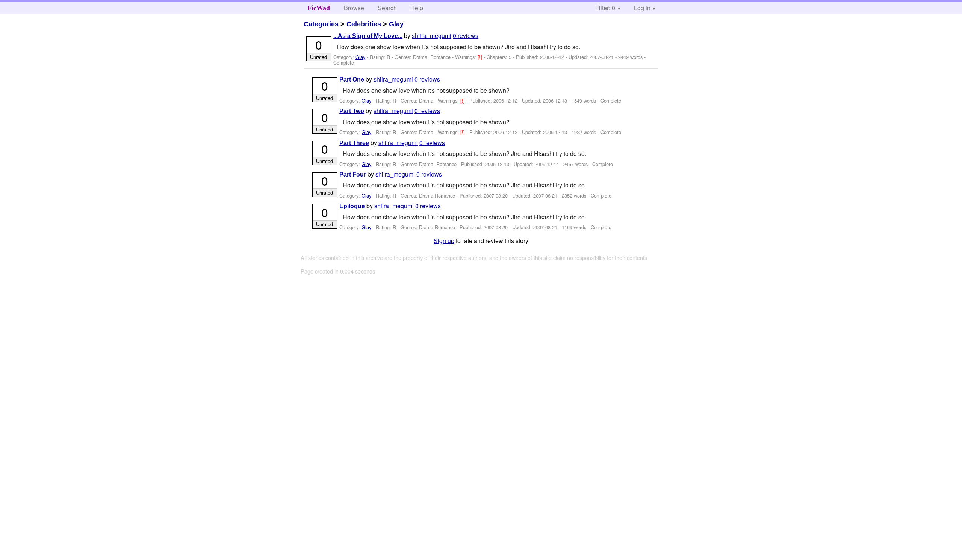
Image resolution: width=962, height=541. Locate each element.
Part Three (354, 143)
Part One (351, 79)
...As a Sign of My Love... (367, 36)
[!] (481, 56)
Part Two (351, 111)
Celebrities (363, 24)
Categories (321, 24)
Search (387, 7)
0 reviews (465, 35)
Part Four (352, 174)
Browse (354, 7)
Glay (396, 24)
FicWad (318, 8)
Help (416, 7)
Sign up (444, 240)
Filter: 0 (605, 7)
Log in (642, 7)
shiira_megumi (431, 35)
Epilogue (352, 206)
